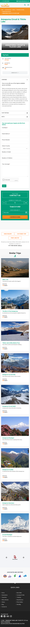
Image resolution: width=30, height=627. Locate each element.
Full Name (5, 127)
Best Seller (19, 592)
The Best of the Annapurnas (10, 311)
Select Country (6, 146)
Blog (3, 604)
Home (2, 9)
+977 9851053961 (5, 1)
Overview (4, 79)
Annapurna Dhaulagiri (8, 438)
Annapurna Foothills (7, 469)
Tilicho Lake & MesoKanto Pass (11, 343)
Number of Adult (6, 152)
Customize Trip (21, 234)
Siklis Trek (5, 279)
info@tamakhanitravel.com (23, 1)
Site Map (19, 604)
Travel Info (4, 597)
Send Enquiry (8, 234)
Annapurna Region (6, 11)
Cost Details (5, 112)
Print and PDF (15, 238)
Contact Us (15, 196)
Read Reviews (20, 599)
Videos (3, 602)
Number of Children (7, 158)
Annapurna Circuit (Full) (8, 374)
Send (4, 186)
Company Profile (20, 595)
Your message (6, 164)
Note (3, 116)
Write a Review (5, 599)
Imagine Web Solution (18, 623)
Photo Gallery (20, 602)
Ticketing (19, 597)
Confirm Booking (15, 217)
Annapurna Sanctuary (8, 503)
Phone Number (6, 139)
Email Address (6, 133)
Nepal (13, 9)
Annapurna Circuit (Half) (9, 406)
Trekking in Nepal (20, 9)
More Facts (14, 72)
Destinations (8, 9)
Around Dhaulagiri (7, 534)
